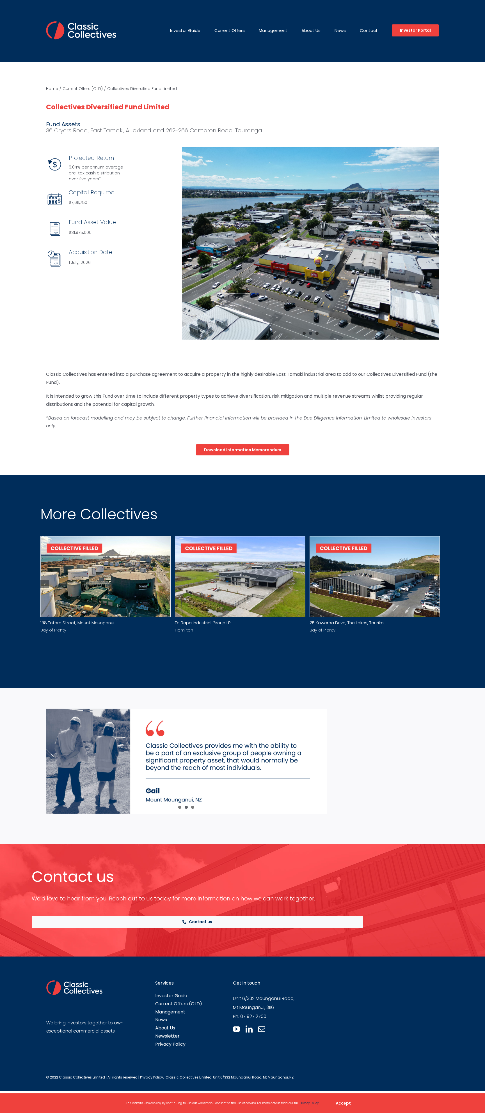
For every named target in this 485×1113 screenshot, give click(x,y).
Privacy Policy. (309, 1103)
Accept (343, 1103)
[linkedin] (249, 1029)
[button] (44, 584)
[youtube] (236, 1029)
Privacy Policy (151, 1077)
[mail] (261, 1029)
